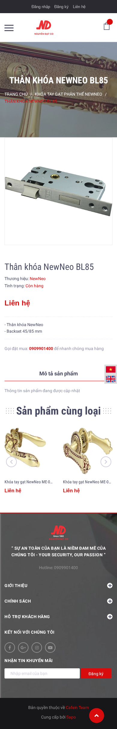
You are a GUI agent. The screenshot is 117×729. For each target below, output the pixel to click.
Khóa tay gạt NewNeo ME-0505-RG (33, 481)
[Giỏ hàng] (107, 25)
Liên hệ (79, 6)
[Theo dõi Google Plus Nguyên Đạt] (23, 647)
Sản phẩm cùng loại (58, 411)
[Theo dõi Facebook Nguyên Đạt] (9, 647)
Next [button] (105, 461)
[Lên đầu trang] (96, 715)
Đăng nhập (41, 6)
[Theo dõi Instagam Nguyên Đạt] (37, 647)
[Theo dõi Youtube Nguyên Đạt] (50, 647)
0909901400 (41, 348)
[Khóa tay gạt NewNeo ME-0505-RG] (29, 451)
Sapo (71, 717)
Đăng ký (61, 6)
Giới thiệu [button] (15, 585)
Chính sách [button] (17, 601)
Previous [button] (11, 461)
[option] (58, 191)
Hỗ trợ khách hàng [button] (27, 616)
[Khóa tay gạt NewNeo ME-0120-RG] (87, 451)
